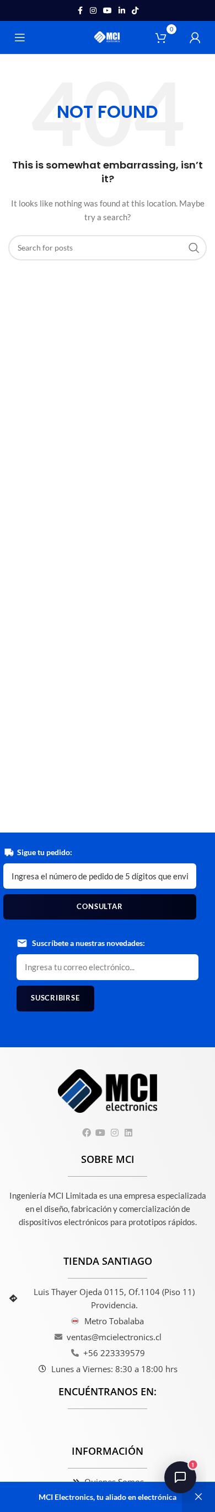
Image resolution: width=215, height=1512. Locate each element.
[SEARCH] (194, 247)
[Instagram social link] (93, 10)
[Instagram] (114, 1132)
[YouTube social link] (107, 10)
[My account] (195, 37)
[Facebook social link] (80, 10)
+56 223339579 (114, 1352)
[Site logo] (107, 36)
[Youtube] (100, 1132)
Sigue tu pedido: (44, 852)
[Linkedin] (128, 1132)
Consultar (99, 906)
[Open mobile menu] (20, 37)
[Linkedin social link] (121, 10)
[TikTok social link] (135, 10)
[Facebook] (87, 1132)
